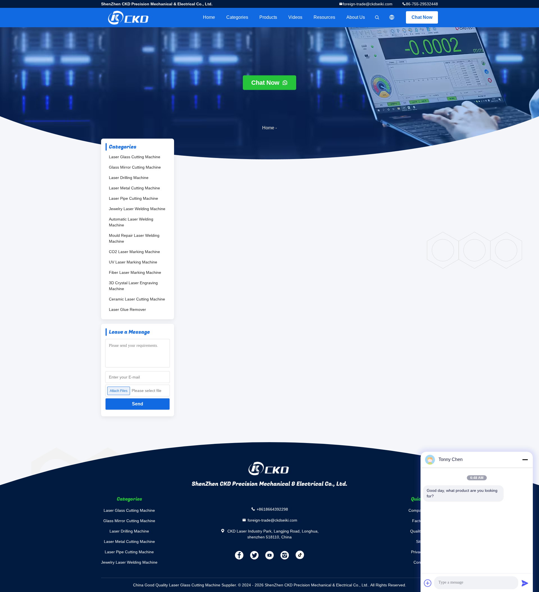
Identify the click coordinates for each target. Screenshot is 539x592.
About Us (355, 17)
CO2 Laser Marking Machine (134, 251)
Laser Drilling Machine (129, 177)
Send (137, 403)
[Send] (524, 583)
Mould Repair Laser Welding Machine (134, 238)
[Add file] (428, 583)
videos (295, 17)
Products (268, 17)
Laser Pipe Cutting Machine (133, 198)
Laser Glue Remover (127, 309)
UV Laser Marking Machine (133, 262)
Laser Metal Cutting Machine (134, 188)
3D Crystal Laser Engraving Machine (133, 286)
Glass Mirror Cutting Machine (135, 167)
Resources (324, 17)
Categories (237, 17)
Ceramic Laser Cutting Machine (137, 299)
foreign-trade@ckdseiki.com (367, 4)
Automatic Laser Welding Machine (131, 222)
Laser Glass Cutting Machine (134, 157)
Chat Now (422, 17)
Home (209, 17)
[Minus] (525, 459)
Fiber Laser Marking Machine (135, 272)
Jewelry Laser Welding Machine (137, 208)
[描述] (391, 17)
